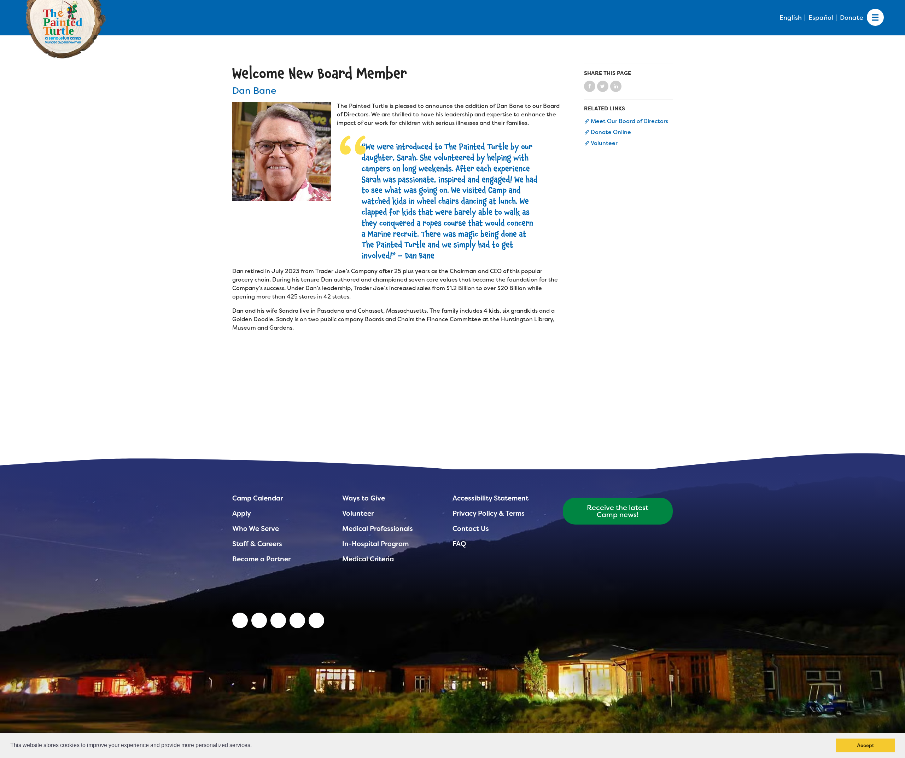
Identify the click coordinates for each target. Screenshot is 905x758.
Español (820, 17)
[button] (254, 746)
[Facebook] (278, 620)
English (791, 17)
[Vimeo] (297, 620)
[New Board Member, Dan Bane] (281, 151)
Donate (851, 17)
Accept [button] (865, 745)
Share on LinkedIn (615, 86)
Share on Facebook (589, 86)
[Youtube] (259, 620)
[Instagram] (316, 620)
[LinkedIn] (240, 620)
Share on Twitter (602, 86)
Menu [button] (875, 17)
